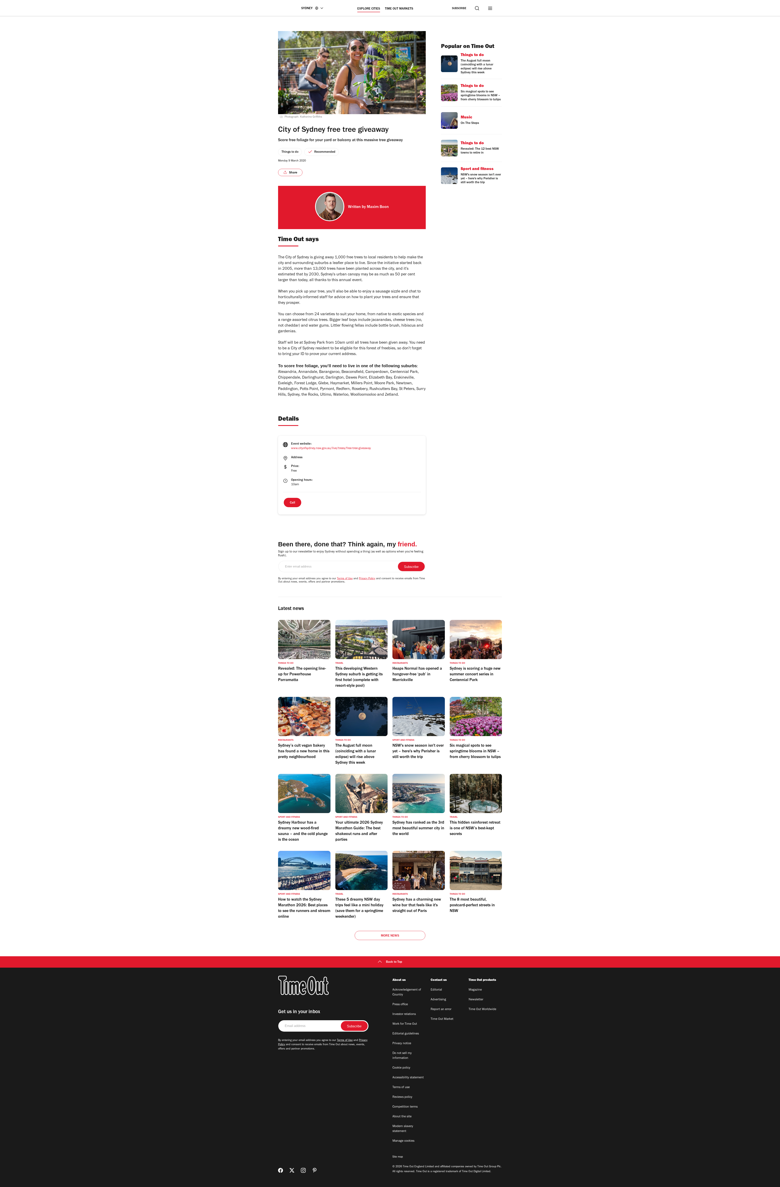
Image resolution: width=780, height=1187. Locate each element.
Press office (400, 1004)
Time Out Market (442, 1019)
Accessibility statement (408, 1077)
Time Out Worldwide (482, 1009)
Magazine (475, 990)
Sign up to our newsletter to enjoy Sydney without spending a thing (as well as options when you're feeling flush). (350, 553)
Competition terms (405, 1107)
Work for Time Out (404, 1024)
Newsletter (476, 999)
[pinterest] (314, 1170)
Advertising (438, 999)
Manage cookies (403, 1141)
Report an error (441, 1009)
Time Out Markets (399, 9)
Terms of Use (345, 578)
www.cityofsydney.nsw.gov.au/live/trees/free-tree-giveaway (331, 448)
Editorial (436, 990)
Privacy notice (401, 1043)
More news (390, 936)
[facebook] (280, 1170)
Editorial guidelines (405, 1033)
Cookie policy (401, 1068)
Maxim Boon (378, 207)
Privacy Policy (367, 578)
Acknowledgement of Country (406, 992)
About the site (402, 1116)
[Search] (477, 8)
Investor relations (404, 1014)
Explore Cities (368, 9)
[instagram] (303, 1170)
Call (292, 503)
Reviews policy (402, 1097)
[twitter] (291, 1170)
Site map (397, 1157)
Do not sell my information (402, 1056)
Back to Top (394, 962)
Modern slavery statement (402, 1129)
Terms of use (401, 1087)
